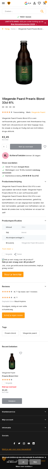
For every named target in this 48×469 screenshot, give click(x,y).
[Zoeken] (42, 11)
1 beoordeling (18, 112)
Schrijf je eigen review (13, 315)
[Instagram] (24, 444)
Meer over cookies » (24, 466)
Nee (35, 462)
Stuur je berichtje (12, 274)
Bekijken (12, 401)
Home (13, 29)
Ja (23, 462)
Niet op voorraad (26, 147)
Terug (6, 29)
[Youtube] (29, 444)
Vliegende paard (30, 333)
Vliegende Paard (38, 112)
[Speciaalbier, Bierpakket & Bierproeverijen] (14, 3)
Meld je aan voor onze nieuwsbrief (16, 449)
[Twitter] (19, 444)
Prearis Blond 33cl (10, 376)
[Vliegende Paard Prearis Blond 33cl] (12, 361)
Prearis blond (10, 333)
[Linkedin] (34, 444)
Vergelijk (8, 254)
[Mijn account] (34, 3)
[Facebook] (14, 444)
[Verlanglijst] (39, 3)
